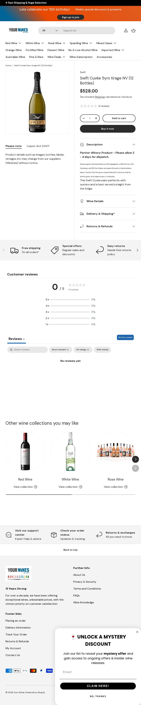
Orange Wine (14, 50)
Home (8, 65)
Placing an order (16, 620)
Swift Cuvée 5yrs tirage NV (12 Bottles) (33, 65)
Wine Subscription (81, 57)
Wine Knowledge (83, 602)
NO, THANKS (98, 696)
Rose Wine (116, 479)
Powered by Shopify (35, 692)
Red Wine (25, 479)
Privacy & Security (84, 582)
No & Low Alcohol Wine (82, 50)
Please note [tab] (14, 146)
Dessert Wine (55, 50)
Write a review (125, 337)
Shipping (100, 96)
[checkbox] (102, 350)
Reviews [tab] (17, 338)
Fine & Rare (36, 57)
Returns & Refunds (17, 641)
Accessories (104, 57)
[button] (133, 30)
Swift (83, 72)
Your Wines (19, 692)
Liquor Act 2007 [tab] (38, 146)
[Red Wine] (25, 451)
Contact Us (13, 655)
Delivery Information (18, 627)
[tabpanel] (37, 159)
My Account (13, 648)
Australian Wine (15, 57)
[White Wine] (70, 451)
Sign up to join (70, 17)
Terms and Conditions (87, 588)
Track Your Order (16, 634)
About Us (79, 575)
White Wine (70, 479)
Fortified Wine (34, 50)
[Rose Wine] (115, 451)
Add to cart (119, 118)
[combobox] (76, 30)
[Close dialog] (137, 632)
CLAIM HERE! (98, 685)
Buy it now (107, 128)
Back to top (70, 549)
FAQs (76, 595)
